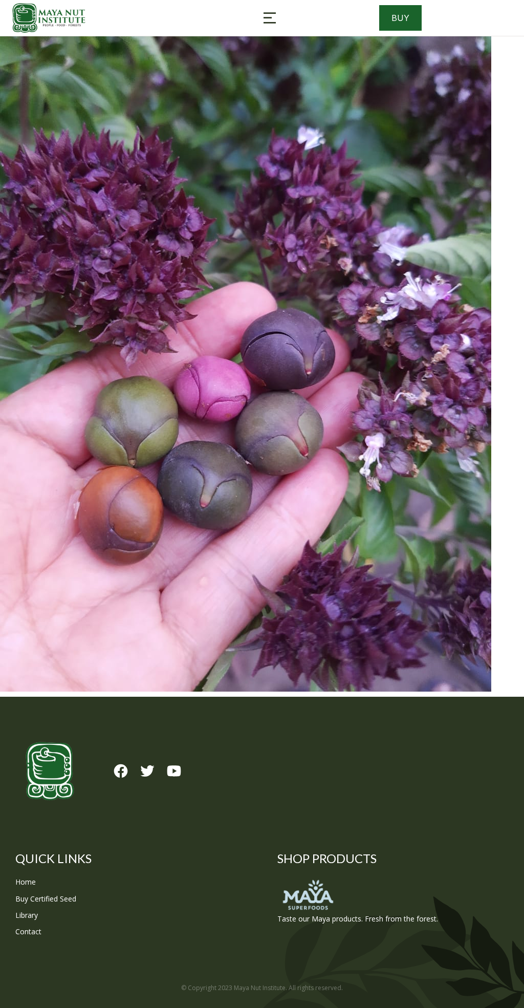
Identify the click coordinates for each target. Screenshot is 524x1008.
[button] (269, 18)
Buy (400, 18)
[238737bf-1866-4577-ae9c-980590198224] (262, 364)
